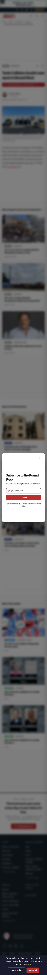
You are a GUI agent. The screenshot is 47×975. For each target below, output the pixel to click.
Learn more (26, 964)
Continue (23, 497)
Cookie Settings (16, 970)
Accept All (33, 970)
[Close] (39, 458)
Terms (32, 503)
